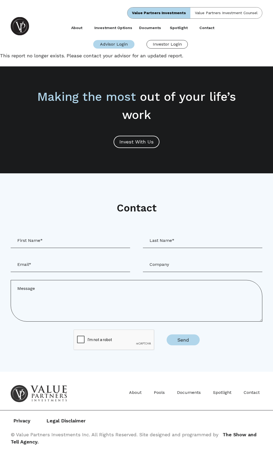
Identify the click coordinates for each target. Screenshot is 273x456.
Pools (159, 392)
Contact (206, 28)
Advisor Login (114, 44)
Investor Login (167, 44)
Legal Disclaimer (66, 420)
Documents (150, 28)
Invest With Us (136, 142)
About (76, 28)
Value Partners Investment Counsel (226, 13)
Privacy (21, 420)
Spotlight (179, 28)
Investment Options (113, 28)
